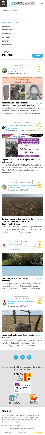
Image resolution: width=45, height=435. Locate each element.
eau (17, 298)
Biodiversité (35, 131)
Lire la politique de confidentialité (12, 425)
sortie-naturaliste (25, 182)
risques (24, 298)
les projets (5, 41)
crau (26, 66)
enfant (25, 241)
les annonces (6, 34)
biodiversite (18, 123)
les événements (7, 30)
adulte (17, 241)
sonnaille (18, 66)
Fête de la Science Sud (15, 244)
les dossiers (6, 37)
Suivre (37, 55)
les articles (6, 26)
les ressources (7, 45)
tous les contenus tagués (10, 22)
